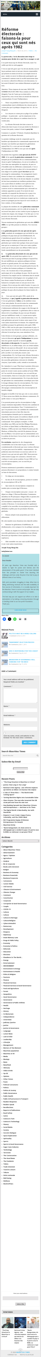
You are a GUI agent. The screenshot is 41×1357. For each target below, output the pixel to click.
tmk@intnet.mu (7, 551)
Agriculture (7, 858)
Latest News (8, 1034)
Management (8, 1045)
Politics (31, 51)
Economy (6, 943)
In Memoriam (8, 1014)
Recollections (8, 1107)
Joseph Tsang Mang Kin (9, 51)
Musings (6, 1059)
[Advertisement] (21, 19)
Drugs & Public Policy (11, 940)
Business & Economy (11, 872)
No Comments (13, 644)
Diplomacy (7, 935)
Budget (6, 869)
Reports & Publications (11, 1110)
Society (6, 1130)
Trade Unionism (9, 1167)
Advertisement (9, 853)
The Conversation (10, 1155)
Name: (6, 706)
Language (7, 1031)
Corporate (7, 901)
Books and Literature (11, 867)
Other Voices (8, 1079)
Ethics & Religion (9, 974)
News (5, 1062)
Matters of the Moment (12, 1048)
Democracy (7, 926)
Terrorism (7, 1153)
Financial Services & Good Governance (17, 986)
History (6, 1011)
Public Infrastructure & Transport (15, 1099)
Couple (6, 906)
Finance (6, 980)
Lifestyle (6, 1042)
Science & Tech (8, 1119)
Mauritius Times (23, 1352)
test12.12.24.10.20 (26, 1355)
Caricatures (7, 881)
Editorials (6, 949)
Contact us (12, 1355)
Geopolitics (7, 994)
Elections (6, 954)
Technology (7, 1150)
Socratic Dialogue (9, 1133)
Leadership (7, 1039)
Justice (5, 1025)
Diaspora (6, 932)
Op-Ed (5, 1073)
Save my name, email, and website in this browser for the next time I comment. (19, 737)
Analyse (6, 861)
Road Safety (7, 1113)
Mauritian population (11, 1051)
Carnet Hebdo (8, 884)
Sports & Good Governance (13, 1144)
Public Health (8, 1096)
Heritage (6, 1008)
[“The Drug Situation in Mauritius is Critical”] (8, 1322)
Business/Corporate (10, 878)
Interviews (7, 1020)
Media (5, 1056)
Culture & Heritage (10, 918)
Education (7, 952)
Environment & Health (11, 971)
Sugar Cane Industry (11, 1147)
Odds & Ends (8, 1070)
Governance (7, 1000)
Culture (6, 912)
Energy (6, 960)
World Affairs (8, 1184)
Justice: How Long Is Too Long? (14, 785)
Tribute (6, 1172)
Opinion (6, 1076)
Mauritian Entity (9, 825)
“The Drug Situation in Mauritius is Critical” (19, 782)
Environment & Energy (11, 969)
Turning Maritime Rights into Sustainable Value (20, 797)
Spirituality (7, 1138)
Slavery (6, 1124)
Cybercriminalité (9, 923)
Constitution (8, 898)
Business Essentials (10, 875)
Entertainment (9, 963)
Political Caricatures (10, 1085)
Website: (7, 725)
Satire (5, 1116)
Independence (8, 1017)
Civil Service (7, 886)
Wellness (6, 1181)
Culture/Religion (9, 920)
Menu (5, 14)
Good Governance (10, 997)
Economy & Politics (10, 946)
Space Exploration (10, 1136)
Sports (5, 1141)
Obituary (6, 1068)
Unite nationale (9, 1175)
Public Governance (10, 1093)
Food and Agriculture (11, 988)
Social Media (7, 1127)
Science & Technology (11, 1121)
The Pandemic (8, 1161)
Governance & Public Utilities (14, 1003)
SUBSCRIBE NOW (20, 610)
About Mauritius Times (11, 850)
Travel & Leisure (9, 1170)
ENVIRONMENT (8, 966)
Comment (7, 895)
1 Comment (13, 636)
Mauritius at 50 (8, 1053)
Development (8, 929)
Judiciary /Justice (9, 1022)
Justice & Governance (11, 1028)
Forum (5, 991)
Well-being (7, 1178)
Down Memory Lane (10, 937)
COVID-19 (7, 909)
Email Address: (9, 715)
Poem (5, 1082)
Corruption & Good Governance (15, 903)
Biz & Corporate (9, 864)
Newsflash (7, 1065)
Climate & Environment (12, 889)
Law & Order (8, 1036)
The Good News (9, 1158)
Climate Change (9, 892)
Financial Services (9, 983)
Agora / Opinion (9, 855)
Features (6, 977)
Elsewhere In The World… (12, 957)
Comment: (8, 686)
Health (5, 1005)
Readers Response (10, 1102)
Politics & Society (9, 1090)
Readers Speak (8, 1104)
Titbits (5, 1164)
